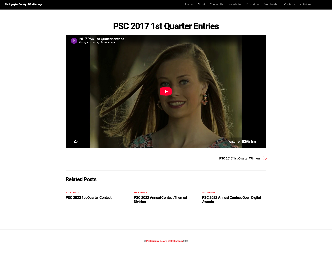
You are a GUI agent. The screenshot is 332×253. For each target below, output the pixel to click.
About (201, 4)
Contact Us (216, 4)
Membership (271, 4)
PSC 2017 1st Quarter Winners (239, 158)
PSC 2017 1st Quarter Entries (166, 26)
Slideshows (72, 192)
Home (188, 4)
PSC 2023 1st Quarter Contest (89, 198)
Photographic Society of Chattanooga (164, 241)
